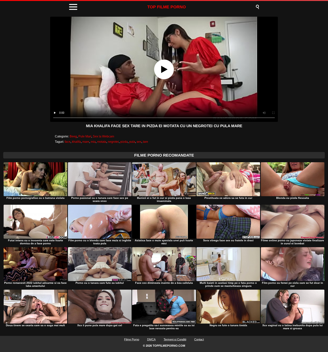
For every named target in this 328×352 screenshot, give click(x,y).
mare (85, 141)
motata (101, 141)
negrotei (113, 141)
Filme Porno (131, 339)
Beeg (73, 136)
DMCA (151, 339)
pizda (124, 141)
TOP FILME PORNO (166, 7)
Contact (199, 339)
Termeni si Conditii (175, 339)
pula (132, 141)
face (67, 141)
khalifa (76, 141)
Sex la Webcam (103, 136)
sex (139, 141)
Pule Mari (84, 136)
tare (145, 141)
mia (93, 141)
